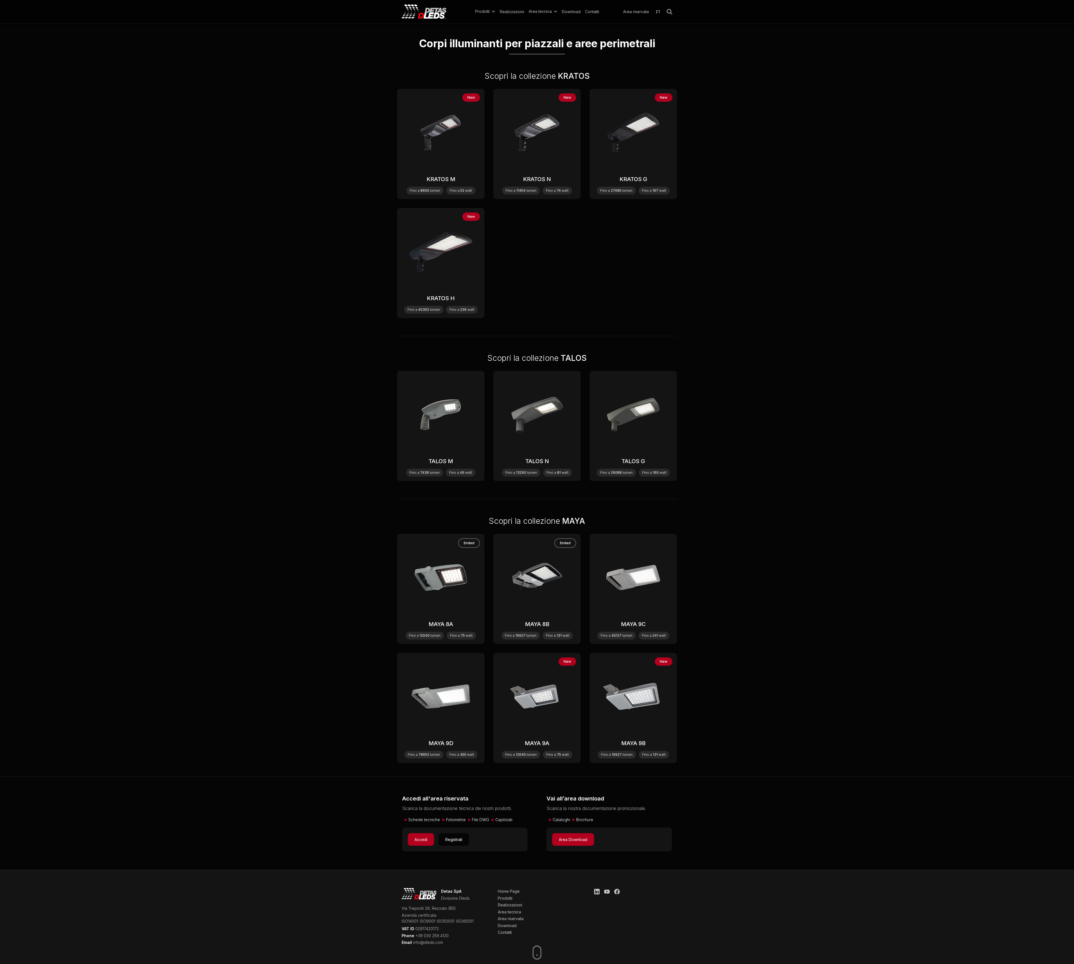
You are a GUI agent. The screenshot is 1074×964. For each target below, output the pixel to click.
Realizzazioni (512, 12)
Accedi (420, 839)
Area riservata (636, 12)
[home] (431, 11)
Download (571, 12)
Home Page (509, 891)
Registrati (453, 839)
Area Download (573, 839)
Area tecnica (509, 911)
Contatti (592, 12)
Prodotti (505, 898)
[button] (485, 11)
